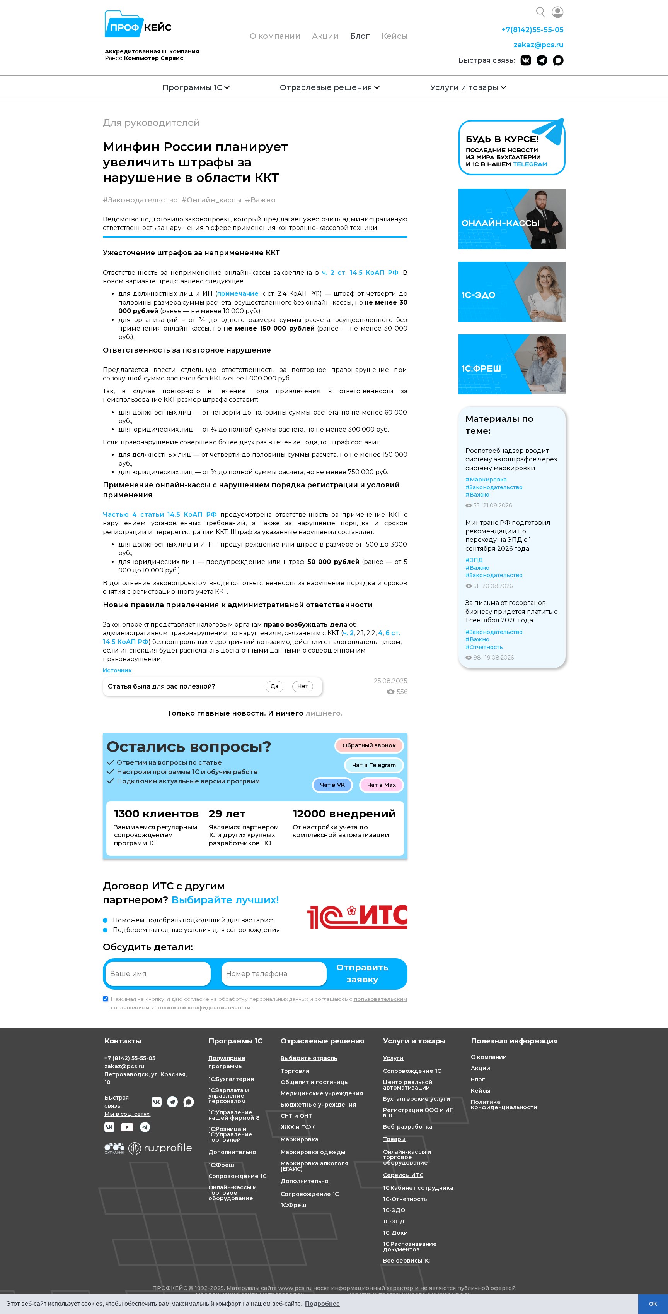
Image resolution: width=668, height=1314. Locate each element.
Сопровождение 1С (237, 1176)
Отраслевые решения (326, 87)
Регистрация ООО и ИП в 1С (418, 1112)
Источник (117, 670)
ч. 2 (348, 633)
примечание (238, 293)
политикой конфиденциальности (203, 1007)
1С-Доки (395, 1232)
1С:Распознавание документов (410, 1246)
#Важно (260, 200)
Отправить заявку (362, 973)
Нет (302, 686)
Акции (325, 36)
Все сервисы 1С (406, 1260)
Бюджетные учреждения (318, 1104)
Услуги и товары (464, 87)
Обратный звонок (369, 745)
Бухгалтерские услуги (416, 1099)
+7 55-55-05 (533, 30)
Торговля (295, 1071)
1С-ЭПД (394, 1221)
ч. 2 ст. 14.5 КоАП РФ (360, 272)
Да (274, 686)
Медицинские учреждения (322, 1093)
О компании (275, 36)
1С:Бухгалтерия (231, 1079)
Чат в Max (381, 784)
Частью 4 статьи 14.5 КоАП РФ (160, 514)
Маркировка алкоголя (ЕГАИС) (314, 1166)
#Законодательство (140, 200)
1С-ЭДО (394, 1210)
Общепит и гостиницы (315, 1082)
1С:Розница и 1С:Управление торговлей (230, 1134)
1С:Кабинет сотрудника (418, 1188)
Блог (360, 36)
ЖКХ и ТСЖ (298, 1127)
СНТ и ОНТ (296, 1116)
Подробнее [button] (322, 1303)
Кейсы (395, 36)
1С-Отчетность (405, 1199)
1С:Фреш (221, 1165)
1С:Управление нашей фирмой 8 (234, 1115)
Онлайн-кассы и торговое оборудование (232, 1193)
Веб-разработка (408, 1126)
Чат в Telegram (374, 765)
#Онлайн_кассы (211, 200)
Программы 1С (192, 87)
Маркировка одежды (313, 1152)
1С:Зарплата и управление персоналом (228, 1096)
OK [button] (653, 1304)
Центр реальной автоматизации (408, 1084)
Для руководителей (151, 122)
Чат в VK (332, 784)
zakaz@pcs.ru (539, 45)
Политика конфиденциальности (504, 1104)
